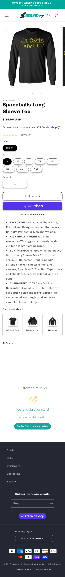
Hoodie (52, 330)
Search (11, 481)
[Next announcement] (58, 4)
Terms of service (43, 569)
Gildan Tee (12, 330)
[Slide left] (25, 94)
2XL (52, 161)
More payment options (32, 214)
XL (40, 161)
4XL (22, 169)
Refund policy (55, 564)
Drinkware (13, 466)
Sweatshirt (33, 330)
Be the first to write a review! (32, 426)
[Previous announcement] (6, 4)
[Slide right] (40, 94)
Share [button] (10, 343)
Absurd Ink (18, 564)
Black (10, 147)
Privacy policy (24, 569)
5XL (36, 169)
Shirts (11, 450)
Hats (10, 458)
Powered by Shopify (34, 564)
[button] (7, 15)
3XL (8, 169)
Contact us (13, 473)
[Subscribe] (51, 504)
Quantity (7, 177)
